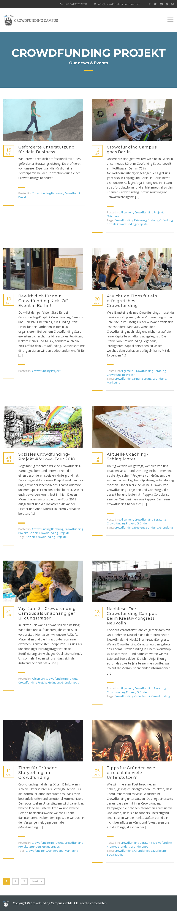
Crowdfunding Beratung (47, 193)
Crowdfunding (123, 220)
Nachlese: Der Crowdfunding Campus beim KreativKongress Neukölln (132, 616)
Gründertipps (70, 682)
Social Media (115, 854)
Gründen (113, 216)
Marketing (113, 382)
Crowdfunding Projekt (148, 212)
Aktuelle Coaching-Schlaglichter (128, 456)
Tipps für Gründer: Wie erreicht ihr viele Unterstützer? (131, 773)
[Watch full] (43, 120)
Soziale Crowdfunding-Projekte (127, 224)
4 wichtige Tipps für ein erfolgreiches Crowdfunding (132, 301)
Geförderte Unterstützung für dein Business (46, 149)
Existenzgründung (146, 220)
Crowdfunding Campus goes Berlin (132, 149)
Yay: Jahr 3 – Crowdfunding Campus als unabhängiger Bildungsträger (47, 613)
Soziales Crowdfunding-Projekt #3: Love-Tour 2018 (46, 456)
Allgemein (126, 212)
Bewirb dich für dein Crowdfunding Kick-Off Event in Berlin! (43, 301)
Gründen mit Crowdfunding (152, 696)
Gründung (166, 220)
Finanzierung (142, 379)
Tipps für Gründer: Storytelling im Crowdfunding (37, 773)
